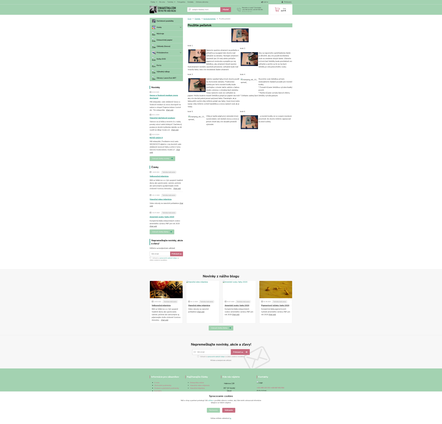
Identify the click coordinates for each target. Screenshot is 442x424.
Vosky (159, 27)
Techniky (170, 2)
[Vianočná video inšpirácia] (202, 289)
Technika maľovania (168, 172)
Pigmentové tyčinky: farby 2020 (275, 305)
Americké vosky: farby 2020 (162, 217)
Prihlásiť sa (177, 254)
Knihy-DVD (161, 59)
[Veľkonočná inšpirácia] (166, 289)
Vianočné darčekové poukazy (162, 118)
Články (153, 2)
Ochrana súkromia (202, 2)
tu (230, 418)
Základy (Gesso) (163, 46)
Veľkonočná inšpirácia (159, 176)
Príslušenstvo (162, 52)
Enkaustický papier (164, 40)
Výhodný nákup (163, 71)
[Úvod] (167, 9)
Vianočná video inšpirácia (161, 199)
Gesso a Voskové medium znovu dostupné (164, 96)
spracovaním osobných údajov (168, 258)
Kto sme (162, 2)
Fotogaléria (181, 2)
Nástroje (160, 33)
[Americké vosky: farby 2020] (239, 289)
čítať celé (169, 110)
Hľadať (226, 9)
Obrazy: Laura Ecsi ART (166, 78)
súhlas (210, 400)
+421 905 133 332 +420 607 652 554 (252, 9)
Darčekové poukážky (165, 21)
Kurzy (159, 65)
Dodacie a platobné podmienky (166, 388)
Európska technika (210, 19)
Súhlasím (229, 410)
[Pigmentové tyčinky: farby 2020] (275, 289)
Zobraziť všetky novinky (160, 158)
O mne (156, 382)
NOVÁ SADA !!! (156, 137)
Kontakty (190, 2)
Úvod (189, 19)
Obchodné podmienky (162, 385)
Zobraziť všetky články (160, 232)
